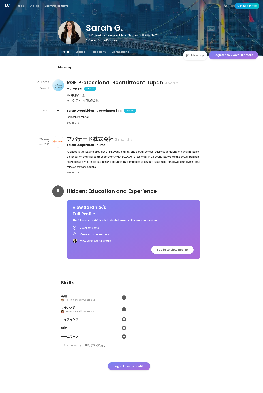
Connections (120, 52)
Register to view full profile (233, 55)
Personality (98, 52)
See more (73, 122)
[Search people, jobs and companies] (225, 5)
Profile (65, 52)
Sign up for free (247, 6)
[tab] (65, 51)
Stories (80, 52)
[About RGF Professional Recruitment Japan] (58, 85)
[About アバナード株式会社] (58, 142)
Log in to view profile (172, 250)
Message (197, 55)
